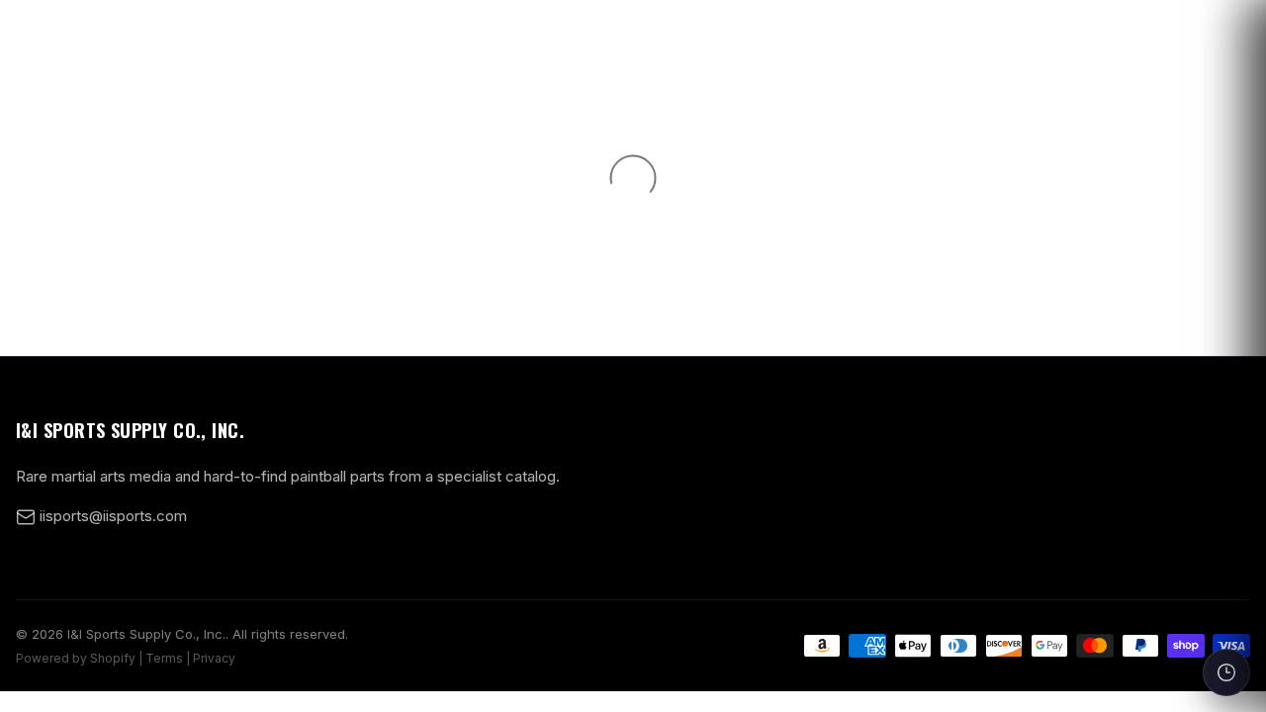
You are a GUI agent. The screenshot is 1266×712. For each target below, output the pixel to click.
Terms (164, 658)
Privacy (214, 658)
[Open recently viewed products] (1226, 672)
